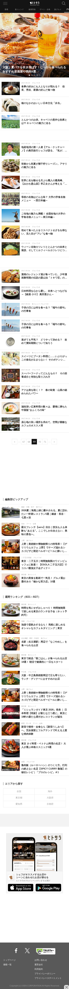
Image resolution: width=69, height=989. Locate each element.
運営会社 (38, 964)
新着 (6, 9)
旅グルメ (57, 9)
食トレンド (19, 9)
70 (39, 442)
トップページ (9, 960)
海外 (50, 791)
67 (23, 442)
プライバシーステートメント (48, 978)
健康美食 (32, 9)
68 (29, 442)
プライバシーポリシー (44, 973)
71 (45, 442)
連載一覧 (7, 964)
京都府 (50, 804)
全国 (19, 791)
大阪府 (50, 797)
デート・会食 (45, 9)
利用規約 (38, 969)
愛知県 (19, 804)
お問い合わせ (40, 960)
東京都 (19, 797)
